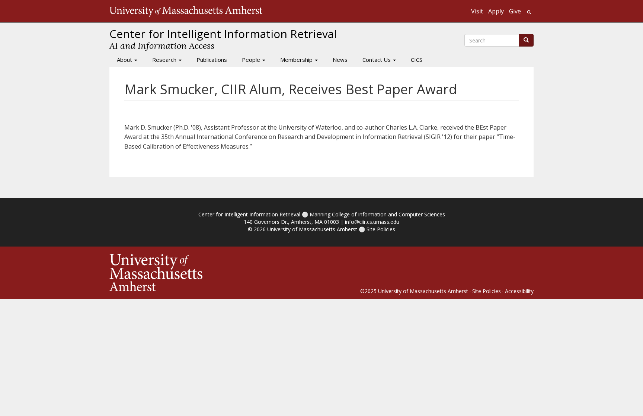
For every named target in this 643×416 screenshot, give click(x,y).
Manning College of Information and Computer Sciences (377, 214)
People (252, 59)
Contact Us (377, 59)
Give (515, 11)
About (125, 59)
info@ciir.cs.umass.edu (372, 221)
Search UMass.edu (529, 12)
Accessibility (519, 291)
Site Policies (381, 229)
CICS (416, 59)
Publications (211, 59)
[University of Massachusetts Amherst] (215, 272)
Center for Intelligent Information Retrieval (249, 214)
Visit (477, 11)
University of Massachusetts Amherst (312, 229)
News (340, 59)
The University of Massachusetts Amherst (185, 11)
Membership (297, 59)
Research (165, 59)
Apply (496, 11)
